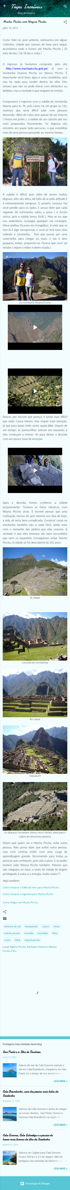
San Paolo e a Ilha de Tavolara (21, 1052)
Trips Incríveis (26, 6)
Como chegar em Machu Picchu (20, 902)
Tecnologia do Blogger (37, 1183)
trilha (17, 940)
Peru (54, 933)
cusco (45, 926)
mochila (28, 933)
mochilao (43, 933)
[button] (65, 22)
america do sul (12, 926)
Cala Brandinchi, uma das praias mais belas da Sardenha (30, 1093)
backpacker (31, 926)
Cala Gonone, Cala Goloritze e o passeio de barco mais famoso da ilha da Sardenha (28, 1137)
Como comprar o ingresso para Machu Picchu (28, 894)
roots (7, 940)
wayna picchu (32, 940)
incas (57, 926)
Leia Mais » (60, 1081)
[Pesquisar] (65, 7)
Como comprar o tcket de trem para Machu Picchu (31, 887)
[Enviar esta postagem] (5, 919)
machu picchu (12, 933)
